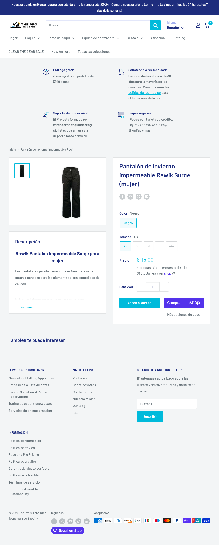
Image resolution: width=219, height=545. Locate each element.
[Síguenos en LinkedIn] (87, 521)
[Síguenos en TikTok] (78, 521)
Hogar (13, 38)
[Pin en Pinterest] (130, 196)
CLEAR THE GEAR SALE (26, 51)
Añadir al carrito (139, 303)
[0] (207, 25)
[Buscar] (155, 25)
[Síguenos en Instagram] (62, 521)
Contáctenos (82, 392)
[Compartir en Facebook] (122, 196)
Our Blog (79, 405)
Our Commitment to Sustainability (23, 491)
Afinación (158, 38)
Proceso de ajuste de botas (29, 385)
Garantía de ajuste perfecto (29, 468)
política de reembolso (144, 92)
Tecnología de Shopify (23, 518)
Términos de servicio (24, 482)
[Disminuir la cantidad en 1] (141, 286)
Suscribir (150, 416)
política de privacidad (24, 475)
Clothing (178, 38)
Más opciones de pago (183, 314)
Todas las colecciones (94, 51)
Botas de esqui (58, 38)
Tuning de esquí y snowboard (30, 403)
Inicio (12, 149)
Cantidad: (126, 287)
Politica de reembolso (25, 440)
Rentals (132, 38)
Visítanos (80, 378)
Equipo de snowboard (98, 38)
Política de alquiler (22, 461)
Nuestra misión (84, 399)
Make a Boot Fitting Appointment (33, 378)
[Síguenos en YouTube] (70, 521)
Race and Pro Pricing (24, 454)
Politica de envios (22, 448)
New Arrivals (60, 51)
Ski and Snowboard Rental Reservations (28, 394)
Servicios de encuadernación (30, 410)
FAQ (75, 413)
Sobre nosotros (84, 385)
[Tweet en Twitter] (139, 196)
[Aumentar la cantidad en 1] (164, 286)
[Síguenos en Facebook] (54, 521)
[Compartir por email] (147, 196)
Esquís (30, 38)
